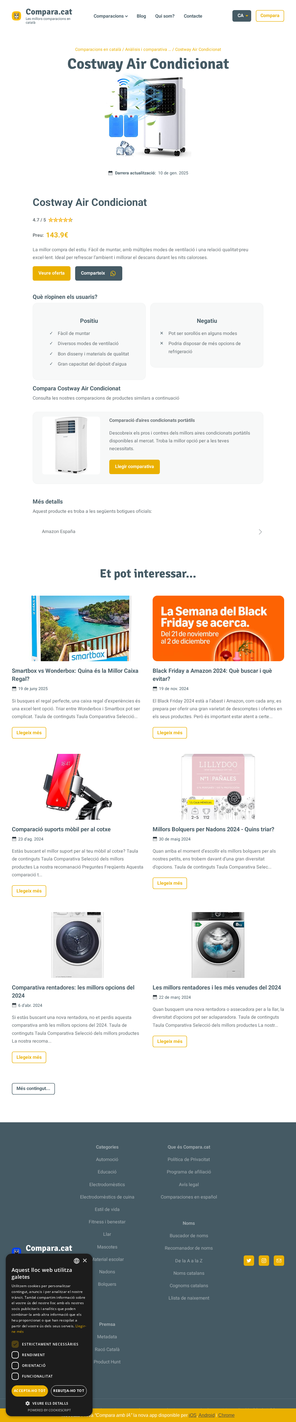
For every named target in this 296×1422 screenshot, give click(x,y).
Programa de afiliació (189, 1171)
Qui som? (165, 16)
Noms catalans (188, 1273)
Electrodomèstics (107, 1184)
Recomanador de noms (189, 1248)
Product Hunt (107, 1361)
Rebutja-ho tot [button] (68, 1390)
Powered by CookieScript (49, 1410)
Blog (141, 16)
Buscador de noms (189, 1235)
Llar (107, 1234)
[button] (49, 1403)
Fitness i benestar (107, 1221)
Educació (107, 1171)
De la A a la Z (189, 1260)
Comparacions (109, 16)
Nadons (107, 1271)
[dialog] (49, 1335)
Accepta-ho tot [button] (30, 1390)
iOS (193, 1415)
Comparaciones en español (189, 1197)
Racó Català (107, 1349)
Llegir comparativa (134, 466)
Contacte (193, 16)
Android (207, 1415)
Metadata (107, 1336)
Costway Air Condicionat (198, 49)
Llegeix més (29, 732)
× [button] (84, 1261)
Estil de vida (107, 1209)
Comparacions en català (98, 49)
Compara (270, 15)
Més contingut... (33, 1088)
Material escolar (107, 1259)
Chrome (226, 1415)
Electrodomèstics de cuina (107, 1197)
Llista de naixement (189, 1298)
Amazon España (58, 531)
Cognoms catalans (189, 1285)
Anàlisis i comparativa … (148, 49)
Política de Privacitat (189, 1159)
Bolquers (107, 1284)
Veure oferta (51, 273)
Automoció (107, 1159)
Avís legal (189, 1184)
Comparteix (93, 273)
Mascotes (107, 1247)
